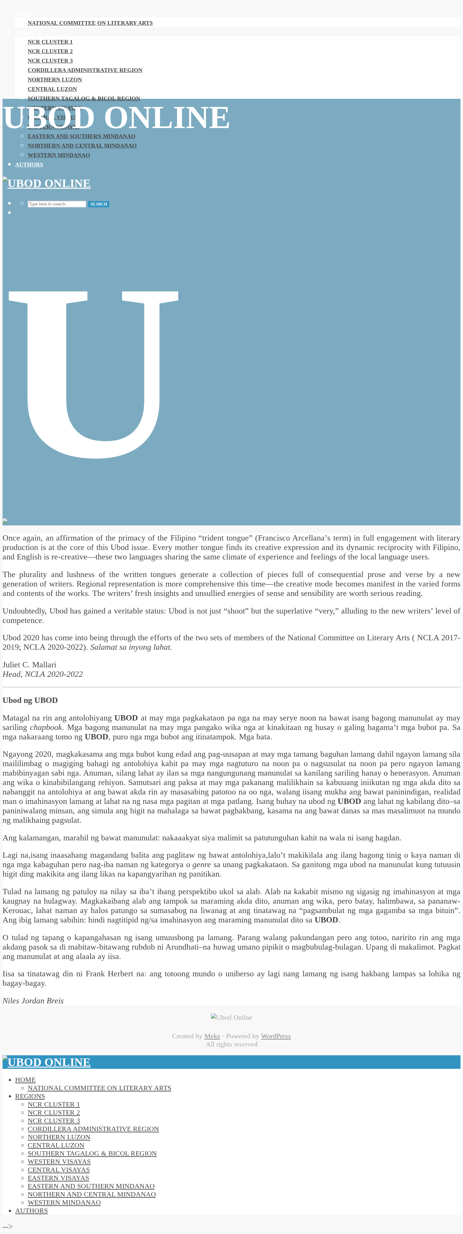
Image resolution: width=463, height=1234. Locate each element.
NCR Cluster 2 (50, 51)
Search (98, 204)
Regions (28, 32)
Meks (212, 1036)
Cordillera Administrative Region (85, 70)
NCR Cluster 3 (50, 61)
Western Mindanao (59, 155)
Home (24, 13)
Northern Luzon (55, 79)
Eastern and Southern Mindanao (81, 136)
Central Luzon (52, 89)
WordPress (276, 1036)
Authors (29, 164)
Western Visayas (59, 1161)
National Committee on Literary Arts (90, 23)
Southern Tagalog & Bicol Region (84, 98)
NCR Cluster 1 (50, 42)
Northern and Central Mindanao (82, 146)
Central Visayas (59, 1170)
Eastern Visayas (58, 1178)
